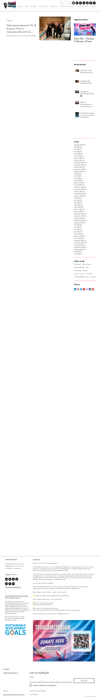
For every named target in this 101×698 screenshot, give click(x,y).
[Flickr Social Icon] (87, 289)
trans (87, 277)
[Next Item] (92, 29)
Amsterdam (77, 264)
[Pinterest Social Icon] (78, 289)
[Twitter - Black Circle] (9, 579)
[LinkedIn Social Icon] (75, 289)
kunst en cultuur (79, 273)
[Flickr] (76, 2)
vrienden (93, 277)
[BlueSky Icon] (73, 2)
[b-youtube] (87, 2)
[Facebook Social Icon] (90, 289)
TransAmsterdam (79, 267)
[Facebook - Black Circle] (90, 2)
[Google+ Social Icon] (84, 289)
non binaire (89, 273)
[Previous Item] (77, 29)
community (77, 270)
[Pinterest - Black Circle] (94, 2)
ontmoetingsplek (79, 277)
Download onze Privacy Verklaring (14, 694)
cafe (87, 267)
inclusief (84, 270)
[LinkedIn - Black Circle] (83, 2)
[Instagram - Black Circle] (80, 2)
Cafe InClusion (86, 264)
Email (32, 677)
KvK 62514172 (34, 694)
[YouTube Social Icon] (93, 289)
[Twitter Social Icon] (81, 289)
